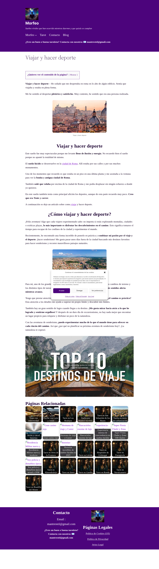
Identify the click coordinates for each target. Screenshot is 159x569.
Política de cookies (70, 296)
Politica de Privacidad (81, 296)
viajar (73, 204)
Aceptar (61, 290)
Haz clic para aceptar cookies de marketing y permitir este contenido (79, 366)
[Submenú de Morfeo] (36, 35)
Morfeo (32, 23)
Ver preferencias (97, 290)
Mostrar (73, 75)
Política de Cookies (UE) (98, 533)
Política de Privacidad (97, 539)
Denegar (79, 290)
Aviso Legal (91, 296)
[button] (105, 272)
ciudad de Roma (70, 163)
